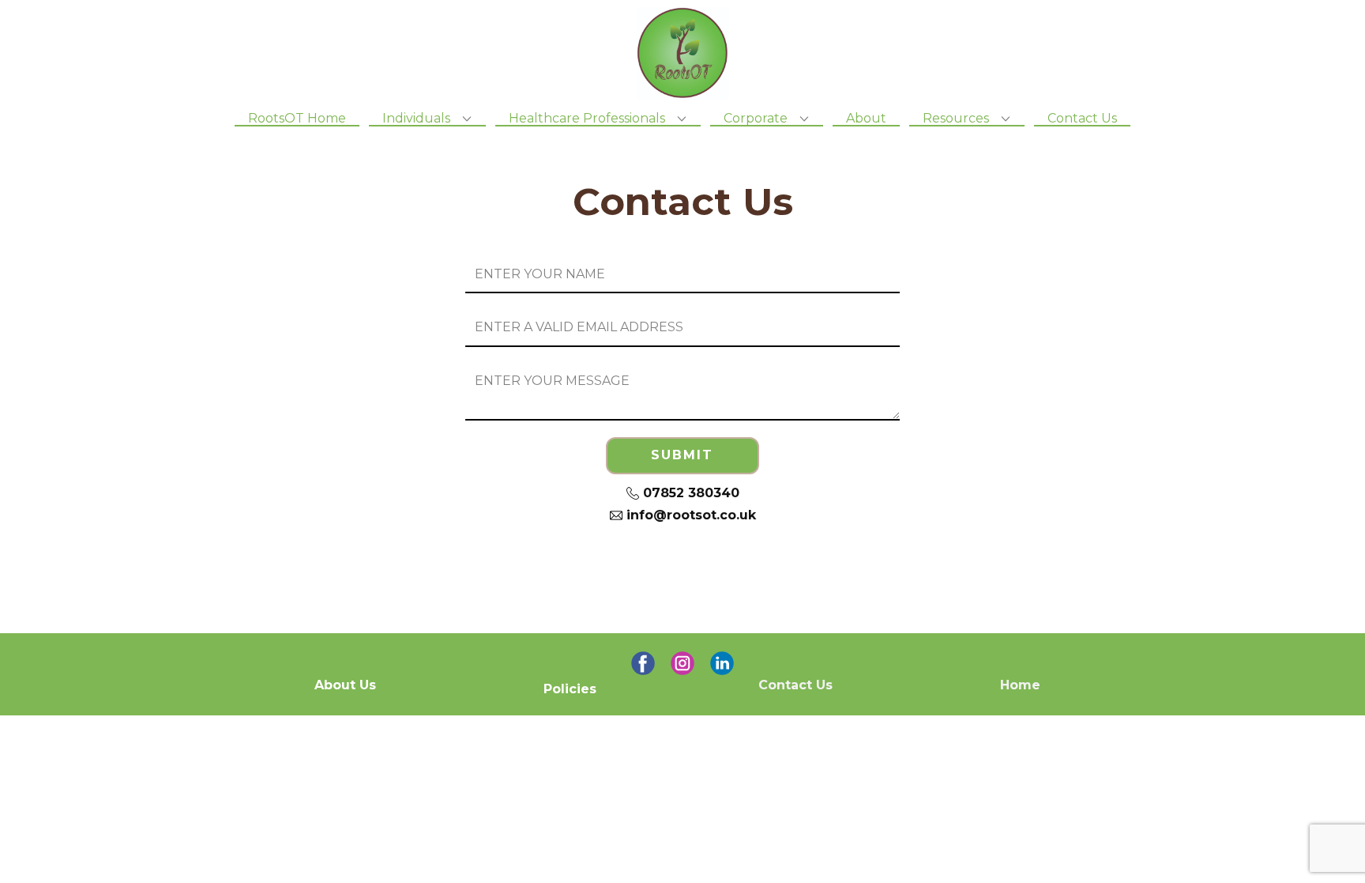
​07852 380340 (689, 492)
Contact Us (1082, 119)
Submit (682, 454)
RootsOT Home (297, 119)
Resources (956, 119)
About (866, 119)
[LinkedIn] (722, 663)
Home (1020, 684)
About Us (345, 684)
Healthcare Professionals (587, 119)
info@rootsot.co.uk (689, 515)
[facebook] (643, 663)
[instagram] (682, 663)
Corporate (756, 119)
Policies (569, 688)
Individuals (416, 119)
